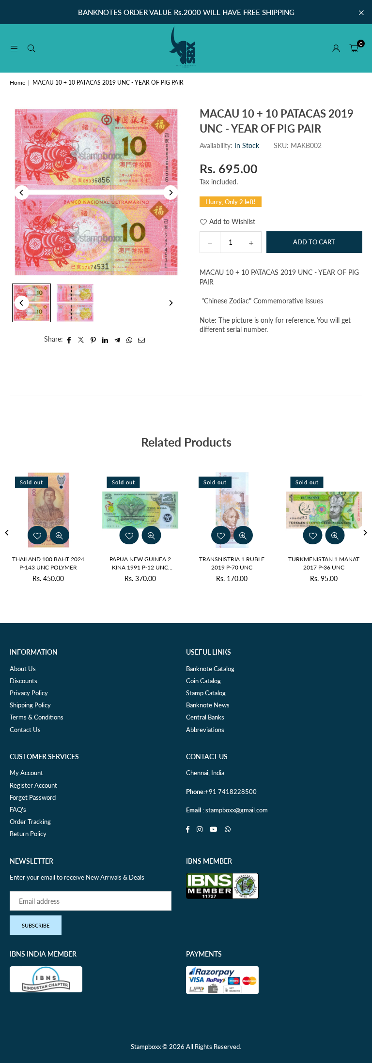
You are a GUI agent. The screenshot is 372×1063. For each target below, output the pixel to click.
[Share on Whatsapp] (129, 339)
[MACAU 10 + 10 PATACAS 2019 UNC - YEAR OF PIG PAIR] (31, 303)
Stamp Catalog (206, 693)
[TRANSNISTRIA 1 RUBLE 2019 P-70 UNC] (105, 510)
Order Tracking (30, 821)
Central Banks (205, 717)
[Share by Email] (141, 339)
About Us (23, 669)
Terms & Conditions (36, 717)
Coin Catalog (203, 681)
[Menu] (14, 48)
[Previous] (22, 192)
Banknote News (208, 705)
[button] (353, 48)
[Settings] (336, 48)
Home (17, 82)
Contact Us (25, 730)
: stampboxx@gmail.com (234, 810)
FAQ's (18, 809)
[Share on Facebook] (69, 339)
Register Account (33, 785)
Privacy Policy (29, 693)
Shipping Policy (30, 705)
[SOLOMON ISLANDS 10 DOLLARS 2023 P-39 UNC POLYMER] (289, 510)
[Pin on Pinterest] (93, 339)
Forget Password (33, 797)
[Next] (170, 192)
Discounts (23, 681)
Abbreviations (205, 730)
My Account (26, 773)
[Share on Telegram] (117, 339)
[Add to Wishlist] (94, 535)
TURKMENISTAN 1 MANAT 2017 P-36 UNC (196, 563)
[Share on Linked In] (105, 339)
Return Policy (28, 834)
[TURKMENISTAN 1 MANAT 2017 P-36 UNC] (197, 510)
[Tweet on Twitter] (81, 339)
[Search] (31, 48)
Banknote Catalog (210, 669)
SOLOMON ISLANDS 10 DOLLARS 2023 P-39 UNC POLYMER (288, 563)
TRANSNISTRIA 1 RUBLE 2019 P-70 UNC (105, 563)
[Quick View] (116, 535)
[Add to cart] (288, 535)
